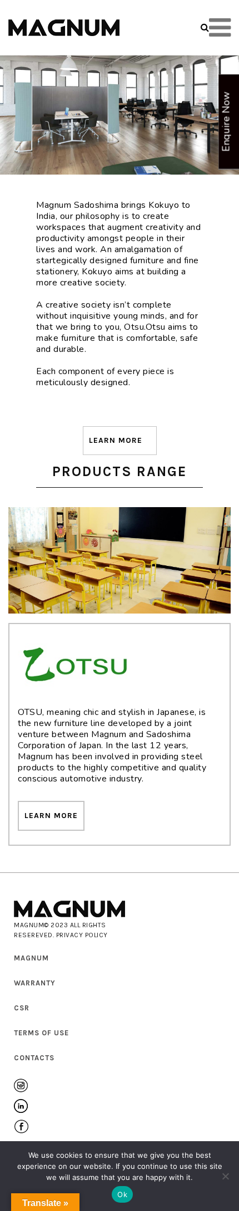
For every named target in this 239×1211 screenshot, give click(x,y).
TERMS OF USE (41, 1033)
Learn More (115, 440)
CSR (21, 1008)
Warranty (35, 983)
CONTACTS (34, 1058)
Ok (122, 1194)
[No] (225, 1176)
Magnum (31, 958)
